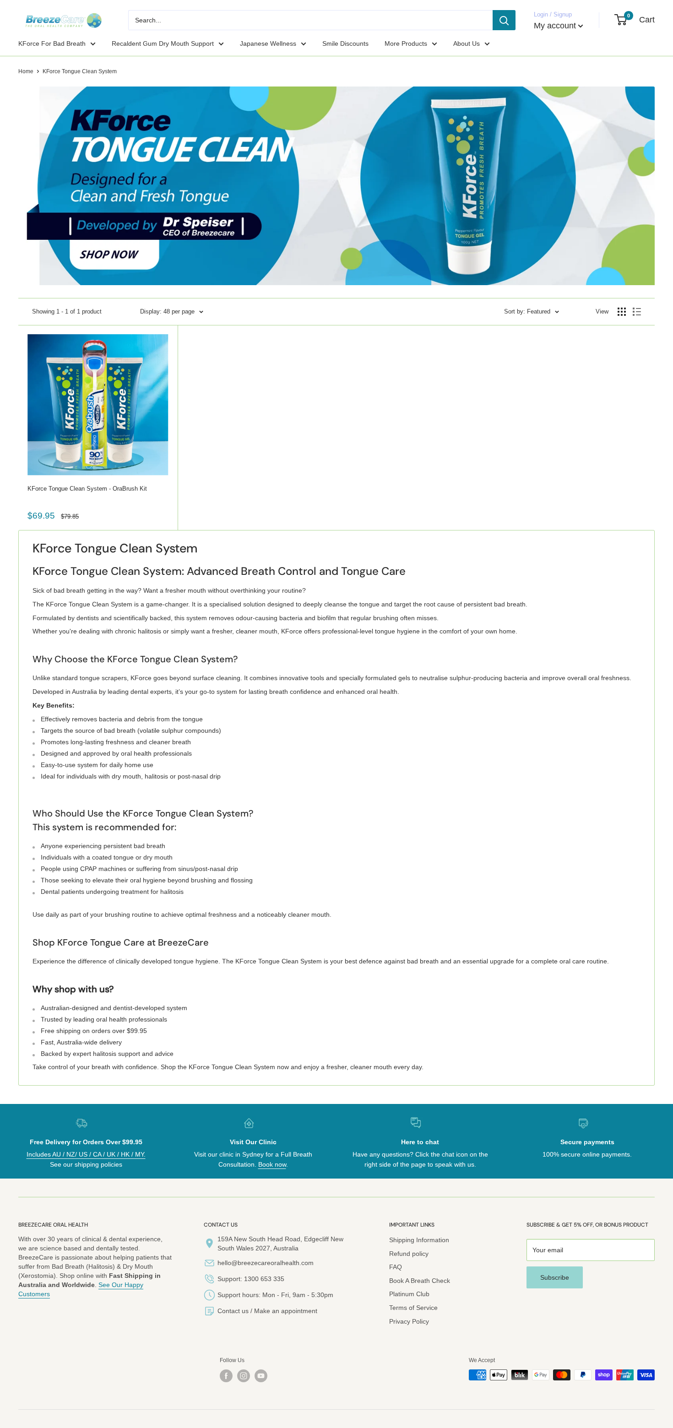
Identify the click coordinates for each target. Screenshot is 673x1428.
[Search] (504, 20)
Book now (272, 1164)
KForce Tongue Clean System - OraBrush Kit (87, 488)
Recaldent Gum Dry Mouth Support (163, 43)
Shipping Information (419, 1240)
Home (25, 71)
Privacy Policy (409, 1321)
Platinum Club (409, 1294)
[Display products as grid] (622, 312)
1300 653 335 (264, 1278)
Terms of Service (413, 1307)
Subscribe (554, 1277)
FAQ (395, 1267)
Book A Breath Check (419, 1280)
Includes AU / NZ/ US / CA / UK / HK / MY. (86, 1154)
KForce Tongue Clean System (80, 71)
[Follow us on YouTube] (261, 1375)
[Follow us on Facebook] (226, 1375)
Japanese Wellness (268, 43)
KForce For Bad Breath (52, 43)
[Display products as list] (637, 312)
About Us (466, 43)
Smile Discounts (345, 43)
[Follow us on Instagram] (243, 1375)
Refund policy (409, 1253)
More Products (406, 43)
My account (555, 25)
